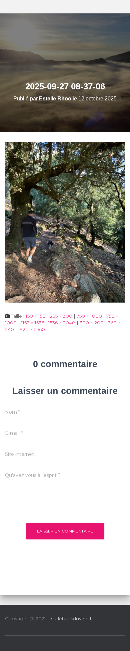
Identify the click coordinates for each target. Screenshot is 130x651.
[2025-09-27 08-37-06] (65, 222)
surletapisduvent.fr (72, 619)
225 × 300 (61, 316)
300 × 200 (92, 323)
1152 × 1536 (32, 323)
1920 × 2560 (31, 329)
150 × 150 (36, 316)
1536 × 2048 (61, 323)
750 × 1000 (89, 316)
